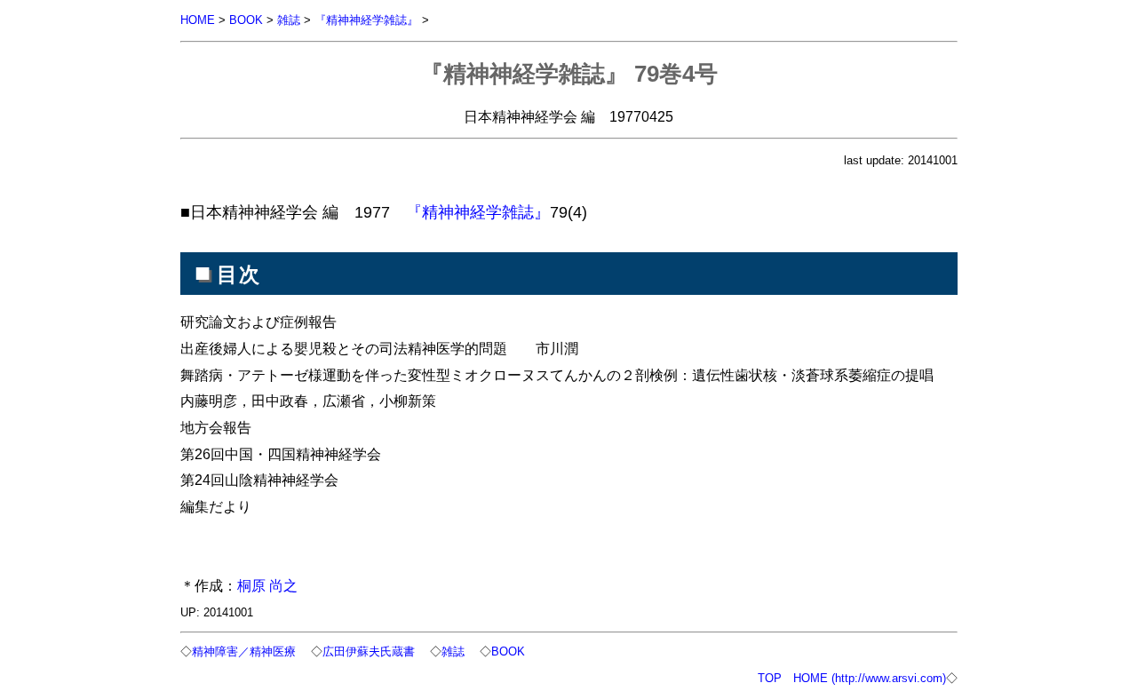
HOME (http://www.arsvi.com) (869, 678)
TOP (770, 678)
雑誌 (288, 20)
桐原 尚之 (267, 585)
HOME (197, 20)
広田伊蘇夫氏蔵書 (368, 651)
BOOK (246, 20)
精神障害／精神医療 (244, 651)
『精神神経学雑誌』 (366, 20)
